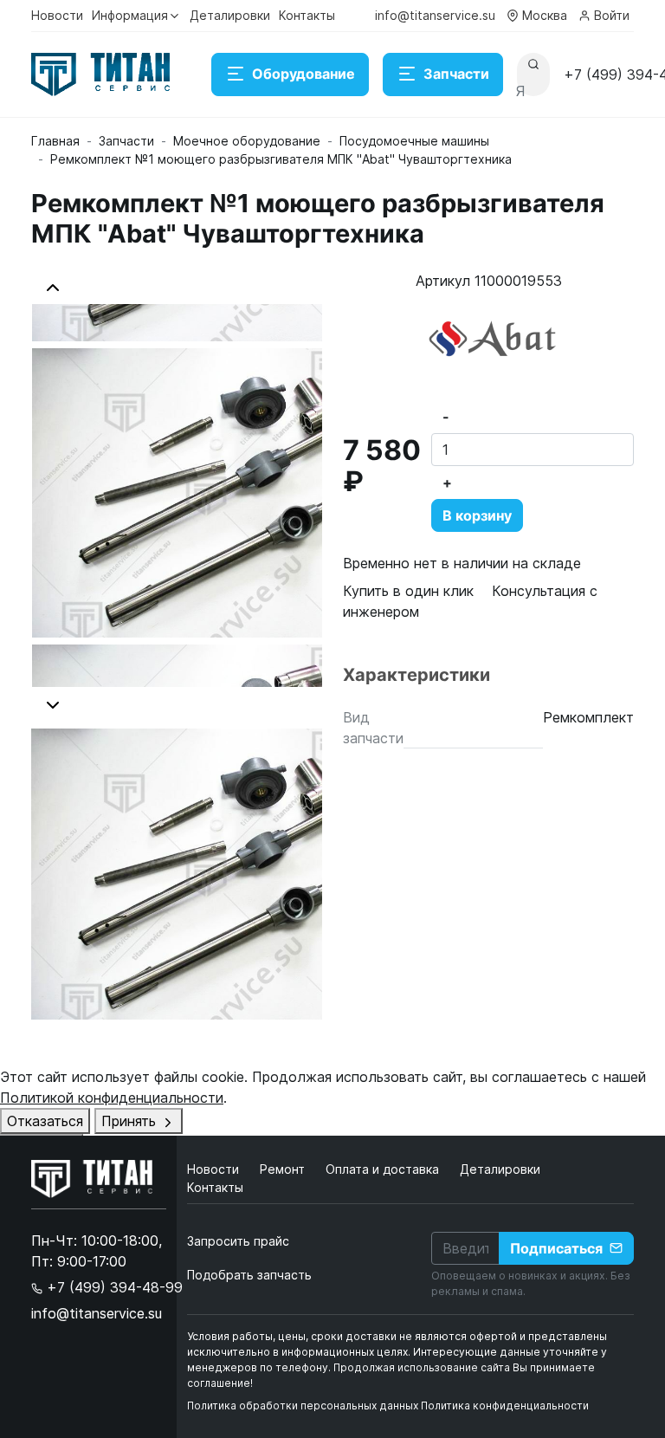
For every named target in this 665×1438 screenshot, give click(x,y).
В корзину (477, 515)
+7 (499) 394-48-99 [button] (112, 1287)
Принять (130, 1121)
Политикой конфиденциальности (111, 1097)
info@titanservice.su (435, 15)
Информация (130, 15)
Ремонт (284, 1169)
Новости (57, 15)
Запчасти (456, 73)
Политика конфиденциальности (505, 1405)
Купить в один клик (408, 590)
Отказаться (45, 1121)
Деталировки (230, 15)
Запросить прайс (238, 1241)
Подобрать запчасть (249, 1274)
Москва (544, 15)
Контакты (307, 15)
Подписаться (556, 1248)
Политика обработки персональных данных (302, 1405)
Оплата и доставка (384, 1169)
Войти (611, 15)
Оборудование (303, 73)
